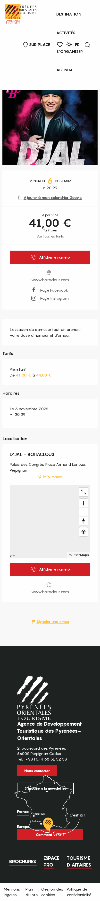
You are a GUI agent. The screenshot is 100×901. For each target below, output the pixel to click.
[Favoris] (59, 45)
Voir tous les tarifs (50, 236)
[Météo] (69, 45)
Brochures (22, 861)
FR (77, 44)
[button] (87, 45)
